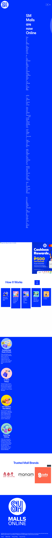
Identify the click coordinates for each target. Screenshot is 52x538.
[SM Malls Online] (5, 4)
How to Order (37, 282)
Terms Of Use (22, 536)
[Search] (49, 4)
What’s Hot (8, 536)
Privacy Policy (15, 536)
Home (2, 536)
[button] (48, 466)
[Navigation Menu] (47, 5)
